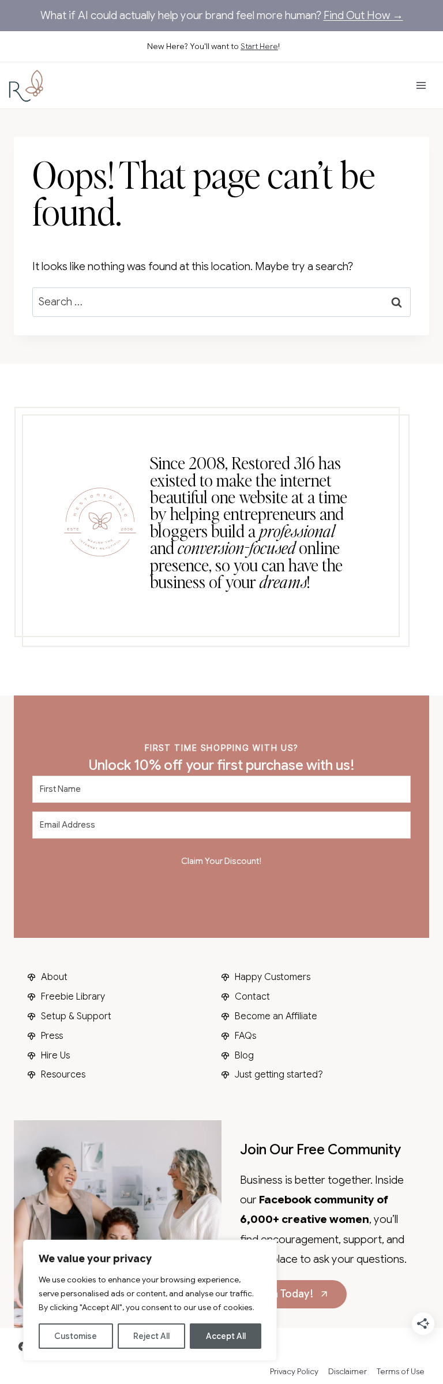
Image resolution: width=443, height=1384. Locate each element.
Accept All (226, 1336)
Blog (244, 1055)
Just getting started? (279, 1074)
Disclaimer (347, 1371)
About (54, 977)
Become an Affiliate (276, 1016)
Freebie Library (73, 997)
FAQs (245, 1036)
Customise (75, 1336)
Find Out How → (363, 15)
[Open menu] (420, 86)
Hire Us (55, 1055)
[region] (150, 1300)
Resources (63, 1074)
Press (52, 1036)
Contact (252, 997)
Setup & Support (76, 1016)
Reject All (151, 1336)
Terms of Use (401, 1371)
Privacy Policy (294, 1371)
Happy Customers (272, 977)
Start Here (259, 46)
